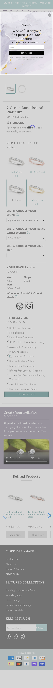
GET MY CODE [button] (26, 53)
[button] (49, 15)
